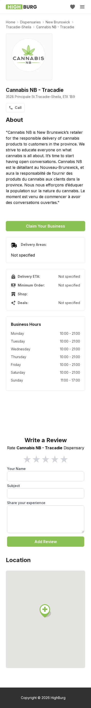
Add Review (45, 541)
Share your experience (26, 503)
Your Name (16, 469)
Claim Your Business (45, 226)
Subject (13, 486)
